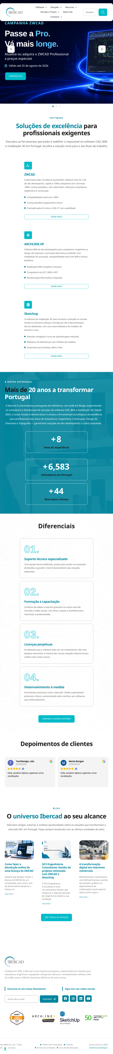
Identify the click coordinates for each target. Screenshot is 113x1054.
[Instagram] (73, 998)
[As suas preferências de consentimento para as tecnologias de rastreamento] (5, 1049)
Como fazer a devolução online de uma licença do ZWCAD (19, 867)
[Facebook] (65, 998)
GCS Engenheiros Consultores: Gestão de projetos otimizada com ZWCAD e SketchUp (56, 870)
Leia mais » (9, 894)
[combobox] (90, 12)
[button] (41, 7)
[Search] (103, 12)
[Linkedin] (81, 998)
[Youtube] (88, 998)
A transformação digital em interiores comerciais (92, 867)
